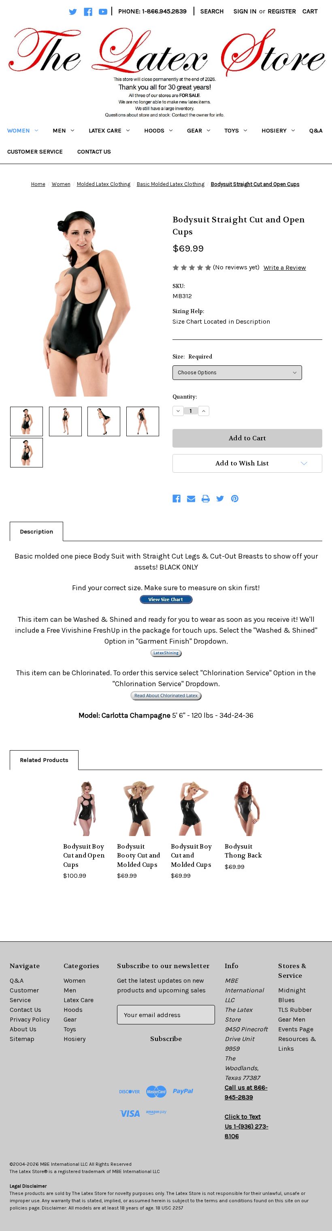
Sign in (245, 11)
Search (212, 11)
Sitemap (22, 1039)
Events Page (295, 1029)
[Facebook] (176, 498)
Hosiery (274, 130)
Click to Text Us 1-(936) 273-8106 (246, 1126)
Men (59, 130)
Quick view (85, 797)
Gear (194, 130)
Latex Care (105, 130)
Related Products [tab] (44, 760)
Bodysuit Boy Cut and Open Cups (83, 856)
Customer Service (35, 151)
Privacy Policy (29, 1019)
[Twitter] (220, 498)
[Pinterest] (235, 498)
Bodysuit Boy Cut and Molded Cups (191, 856)
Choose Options (85, 819)
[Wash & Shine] (166, 652)
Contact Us (94, 151)
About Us (23, 1029)
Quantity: (184, 396)
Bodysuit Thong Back (243, 851)
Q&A (316, 130)
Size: (192, 356)
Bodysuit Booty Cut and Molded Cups (138, 856)
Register (282, 11)
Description (36, 531)
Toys (232, 130)
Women (18, 130)
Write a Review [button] (285, 267)
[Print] (206, 498)
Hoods (154, 130)
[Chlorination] (166, 694)
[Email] (191, 498)
